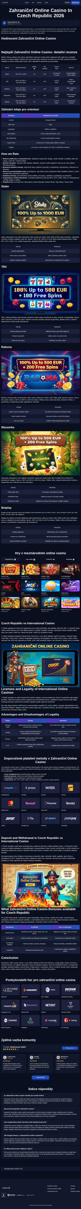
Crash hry (49, 559)
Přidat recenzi (70, 1048)
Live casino (29, 559)
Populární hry (9, 559)
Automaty (69, 559)
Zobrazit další (40, 1077)
